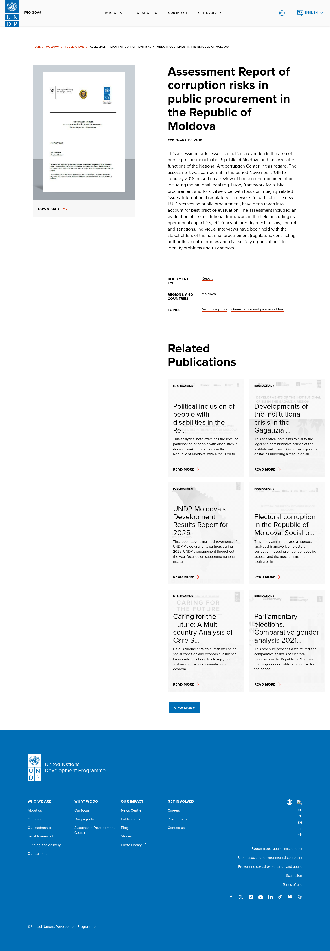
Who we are (115, 13)
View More (184, 707)
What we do (146, 13)
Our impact (177, 13)
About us (35, 810)
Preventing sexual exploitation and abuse (270, 866)
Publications (74, 46)
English (311, 13)
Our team (35, 819)
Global (282, 13)
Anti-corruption (214, 309)
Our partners (37, 853)
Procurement (178, 819)
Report (207, 278)
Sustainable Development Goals (94, 830)
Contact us (176, 827)
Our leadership (39, 827)
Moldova (33, 12)
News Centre (131, 810)
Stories (126, 836)
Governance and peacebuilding (257, 309)
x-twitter (241, 897)
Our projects (84, 819)
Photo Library (132, 845)
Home (37, 46)
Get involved (209, 13)
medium (290, 897)
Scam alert (294, 875)
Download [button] (48, 208)
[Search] (299, 819)
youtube (260, 897)
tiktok (280, 897)
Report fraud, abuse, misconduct (277, 848)
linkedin (270, 897)
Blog (124, 827)
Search (291, 13)
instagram (251, 897)
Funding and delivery (44, 845)
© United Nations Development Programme (62, 926)
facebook (231, 897)
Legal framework (41, 836)
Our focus (82, 810)
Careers (174, 810)
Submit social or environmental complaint (270, 857)
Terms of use (292, 884)
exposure (300, 897)
